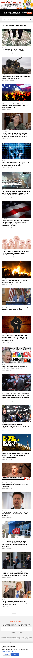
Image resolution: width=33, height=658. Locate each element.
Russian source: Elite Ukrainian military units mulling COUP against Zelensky (16, 77)
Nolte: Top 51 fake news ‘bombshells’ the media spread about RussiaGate (15, 367)
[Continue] (30, 629)
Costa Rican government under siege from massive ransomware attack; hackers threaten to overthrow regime (15, 163)
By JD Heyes (4, 109)
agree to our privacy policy (9, 651)
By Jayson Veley (5, 517)
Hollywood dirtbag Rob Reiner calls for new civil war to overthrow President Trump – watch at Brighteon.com (15, 455)
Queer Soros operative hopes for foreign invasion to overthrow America (14, 281)
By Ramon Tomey (5, 80)
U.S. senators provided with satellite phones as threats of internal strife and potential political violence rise (16, 105)
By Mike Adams (5, 401)
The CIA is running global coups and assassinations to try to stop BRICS (13, 50)
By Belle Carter (5, 53)
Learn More (6, 654)
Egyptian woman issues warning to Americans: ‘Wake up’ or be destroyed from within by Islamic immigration (15, 426)
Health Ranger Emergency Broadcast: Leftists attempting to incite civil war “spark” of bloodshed (16, 484)
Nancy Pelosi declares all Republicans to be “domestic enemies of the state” (15, 308)
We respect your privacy (16, 632)
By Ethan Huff (4, 284)
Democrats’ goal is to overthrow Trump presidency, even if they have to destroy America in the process (14, 602)
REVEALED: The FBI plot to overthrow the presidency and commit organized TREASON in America (16, 513)
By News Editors (5, 370)
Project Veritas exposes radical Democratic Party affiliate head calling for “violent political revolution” (15, 253)
